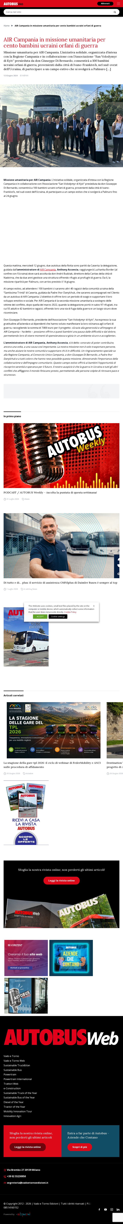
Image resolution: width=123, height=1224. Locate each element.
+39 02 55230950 (16, 1176)
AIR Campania (48, 269)
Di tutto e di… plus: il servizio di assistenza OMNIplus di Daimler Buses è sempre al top (60, 582)
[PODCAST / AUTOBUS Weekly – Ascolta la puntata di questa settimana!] (61, 455)
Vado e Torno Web (14, 1060)
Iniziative (29, 773)
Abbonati (105, 3)
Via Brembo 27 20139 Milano (23, 1170)
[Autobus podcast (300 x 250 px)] (26, 996)
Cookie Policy (70, 612)
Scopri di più (79, 1147)
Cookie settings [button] (58, 616)
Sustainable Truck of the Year (20, 1093)
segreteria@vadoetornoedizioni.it (27, 1182)
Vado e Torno (11, 1056)
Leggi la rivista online (61, 880)
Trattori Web (11, 1083)
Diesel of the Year (14, 1102)
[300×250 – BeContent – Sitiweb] (26, 958)
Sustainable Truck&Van (17, 1065)
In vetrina (28, 589)
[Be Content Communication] (24, 1214)
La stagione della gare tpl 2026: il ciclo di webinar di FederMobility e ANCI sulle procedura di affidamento (52, 765)
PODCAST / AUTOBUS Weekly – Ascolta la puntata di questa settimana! (50, 492)
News (27, 499)
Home (7, 25)
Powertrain (10, 1074)
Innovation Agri (12, 1116)
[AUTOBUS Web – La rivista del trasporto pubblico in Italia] (13, 3)
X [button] (93, 606)
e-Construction (12, 1088)
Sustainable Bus (13, 1070)
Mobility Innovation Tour (18, 1111)
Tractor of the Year (14, 1106)
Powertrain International (18, 1079)
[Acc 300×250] (71, 958)
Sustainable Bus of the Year (19, 1097)
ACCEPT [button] (40, 616)
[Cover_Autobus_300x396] (61, 636)
